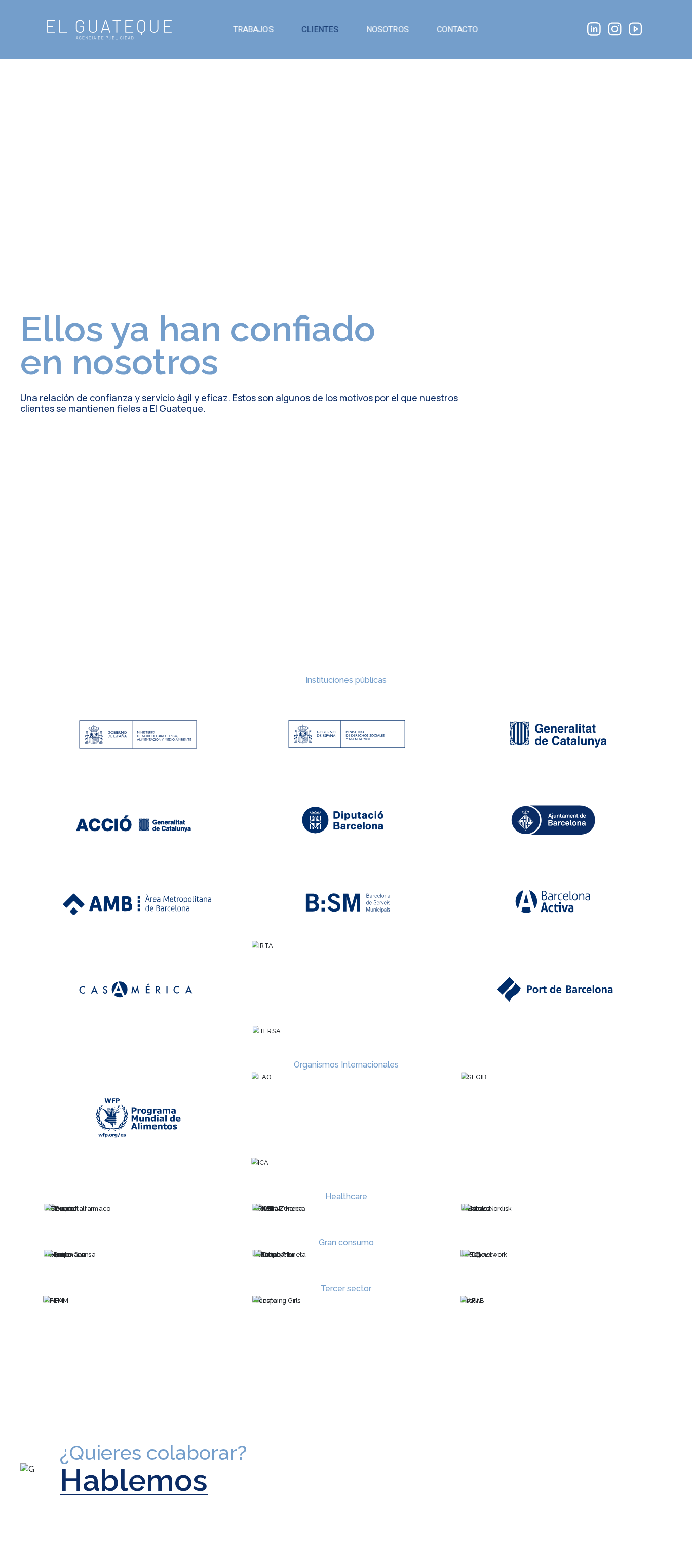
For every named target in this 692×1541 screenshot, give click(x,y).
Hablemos (134, 1480)
